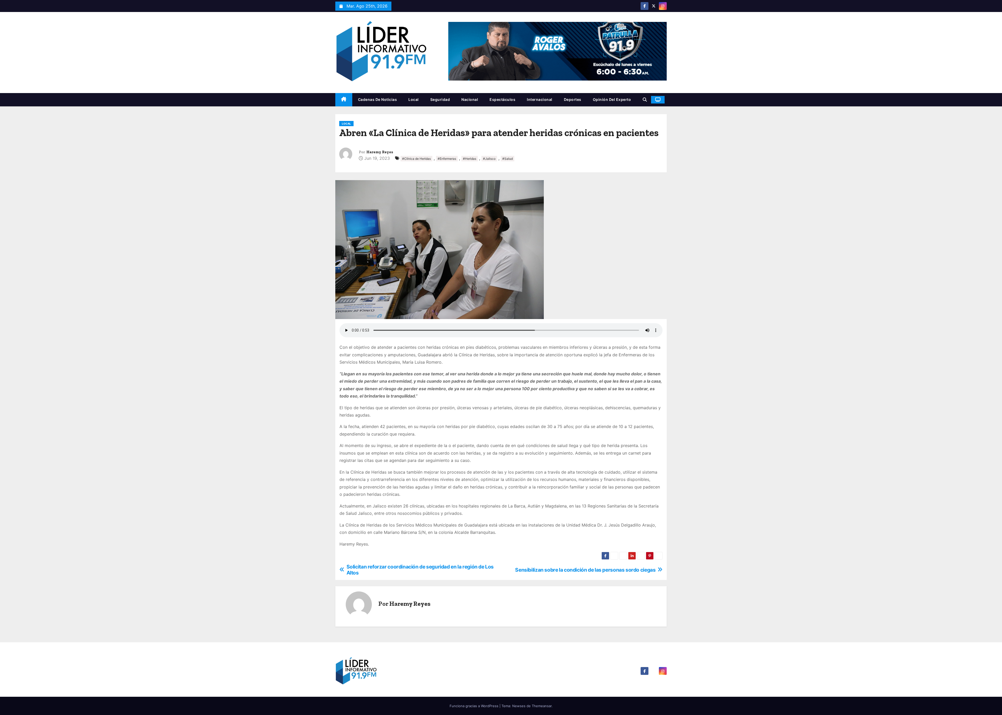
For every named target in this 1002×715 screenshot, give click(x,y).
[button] (645, 99)
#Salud (507, 159)
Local (413, 99)
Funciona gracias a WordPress (474, 706)
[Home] (343, 99)
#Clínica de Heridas (416, 159)
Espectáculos (502, 99)
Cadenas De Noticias (377, 99)
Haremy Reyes (379, 152)
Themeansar (542, 706)
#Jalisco (489, 159)
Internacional (539, 99)
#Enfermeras (447, 159)
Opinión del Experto (612, 99)
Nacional (469, 99)
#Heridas (469, 159)
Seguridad (440, 99)
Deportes (572, 99)
